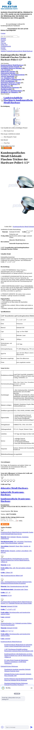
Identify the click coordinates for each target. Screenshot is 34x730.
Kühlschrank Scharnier (8, 71)
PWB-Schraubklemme (8, 81)
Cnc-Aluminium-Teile (7, 78)
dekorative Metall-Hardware (14, 488)
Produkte (3, 40)
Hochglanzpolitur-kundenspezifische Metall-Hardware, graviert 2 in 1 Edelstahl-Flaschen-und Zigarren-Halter (16, 602)
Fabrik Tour (4, 44)
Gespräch (3, 49)
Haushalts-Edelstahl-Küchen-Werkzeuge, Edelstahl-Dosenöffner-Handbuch (16, 684)
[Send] (31, 727)
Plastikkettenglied (6, 89)
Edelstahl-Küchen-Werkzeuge (10, 87)
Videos (3, 41)
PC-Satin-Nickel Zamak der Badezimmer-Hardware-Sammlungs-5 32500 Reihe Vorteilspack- (16, 661)
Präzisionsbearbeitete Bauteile (10, 66)
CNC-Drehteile (5, 70)
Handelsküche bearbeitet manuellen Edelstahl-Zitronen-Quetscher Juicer (17, 670)
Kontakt (3, 48)
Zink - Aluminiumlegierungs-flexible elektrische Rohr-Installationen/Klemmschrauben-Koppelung (16, 582)
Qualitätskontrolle (6, 46)
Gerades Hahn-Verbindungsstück (11, 79)
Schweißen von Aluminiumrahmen (11, 90)
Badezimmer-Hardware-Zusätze (10, 82)
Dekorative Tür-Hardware (9, 84)
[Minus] (31, 688)
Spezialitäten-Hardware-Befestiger (11, 68)
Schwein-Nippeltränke (8, 76)
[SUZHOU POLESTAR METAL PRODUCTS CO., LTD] (9, 9)
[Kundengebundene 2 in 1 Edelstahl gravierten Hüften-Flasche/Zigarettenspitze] (2, 621)
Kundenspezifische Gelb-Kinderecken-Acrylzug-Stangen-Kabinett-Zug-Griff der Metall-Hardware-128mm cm (15, 560)
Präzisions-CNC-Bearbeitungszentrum (12, 74)
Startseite (3, 38)
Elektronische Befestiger (8, 73)
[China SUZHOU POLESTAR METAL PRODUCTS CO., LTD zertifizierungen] (17, 116)
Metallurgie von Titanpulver (9, 92)
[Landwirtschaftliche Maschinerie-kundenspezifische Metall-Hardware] (2, 101)
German (3, 33)
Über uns (3, 43)
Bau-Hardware (5, 86)
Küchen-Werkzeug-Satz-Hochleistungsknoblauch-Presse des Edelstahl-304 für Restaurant (18, 679)
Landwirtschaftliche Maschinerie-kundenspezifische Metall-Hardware (18, 100)
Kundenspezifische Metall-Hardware (21, 51)
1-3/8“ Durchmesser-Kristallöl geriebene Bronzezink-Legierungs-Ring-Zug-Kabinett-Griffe (18, 650)
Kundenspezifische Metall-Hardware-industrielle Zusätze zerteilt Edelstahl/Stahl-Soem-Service (17, 533)
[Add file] (2, 727)
